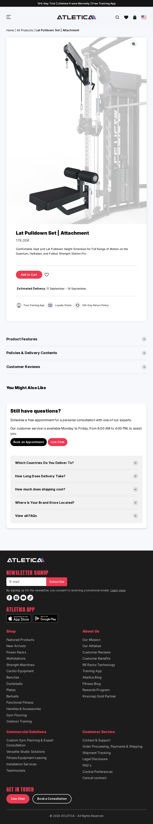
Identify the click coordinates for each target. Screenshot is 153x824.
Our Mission (91, 640)
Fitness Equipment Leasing (26, 758)
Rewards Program (96, 690)
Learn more (118, 590)
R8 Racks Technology (98, 665)
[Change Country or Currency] (144, 17)
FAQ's (86, 765)
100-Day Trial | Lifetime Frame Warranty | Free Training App (76, 3)
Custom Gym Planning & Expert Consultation (29, 742)
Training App (92, 671)
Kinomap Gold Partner (99, 696)
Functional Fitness (19, 702)
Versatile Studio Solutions (25, 752)
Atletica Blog (92, 677)
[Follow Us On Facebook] (9, 598)
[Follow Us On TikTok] (30, 598)
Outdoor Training (19, 721)
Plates (11, 690)
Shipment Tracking (96, 753)
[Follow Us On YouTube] (23, 598)
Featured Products (20, 640)
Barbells (12, 696)
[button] (126, 17)
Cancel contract (94, 778)
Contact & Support (96, 740)
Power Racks (16, 652)
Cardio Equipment (20, 671)
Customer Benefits (96, 658)
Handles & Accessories (23, 709)
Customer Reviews (96, 652)
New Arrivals (16, 646)
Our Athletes (91, 646)
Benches (12, 677)
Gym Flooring (16, 715)
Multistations (16, 658)
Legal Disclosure (95, 759)
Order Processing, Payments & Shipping (112, 746)
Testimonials (15, 770)
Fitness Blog (91, 684)
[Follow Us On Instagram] (16, 598)
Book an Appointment (28, 442)
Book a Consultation (52, 798)
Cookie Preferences (97, 772)
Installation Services (21, 764)
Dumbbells (14, 684)
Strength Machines (20, 665)
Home (10, 30)
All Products (25, 30)
